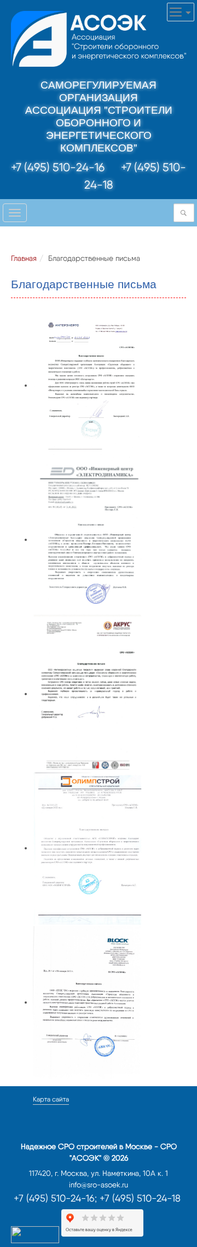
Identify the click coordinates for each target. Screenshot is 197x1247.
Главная (24, 258)
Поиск (187, 212)
